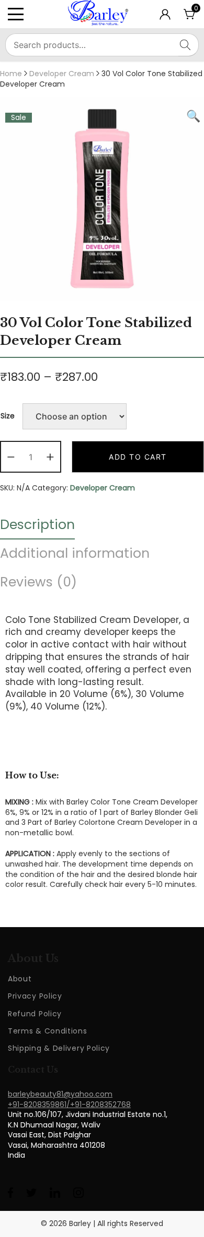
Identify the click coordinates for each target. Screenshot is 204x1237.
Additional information (75, 553)
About (20, 979)
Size (8, 416)
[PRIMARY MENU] (22, 14)
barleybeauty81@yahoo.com (60, 1094)
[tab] (37, 524)
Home (11, 73)
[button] (11, 457)
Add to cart (138, 456)
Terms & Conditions (47, 1031)
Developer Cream (61, 73)
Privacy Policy (35, 996)
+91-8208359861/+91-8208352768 (69, 1104)
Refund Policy (35, 1013)
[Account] (165, 17)
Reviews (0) (38, 582)
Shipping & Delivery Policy (59, 1048)
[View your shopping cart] (190, 18)
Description (37, 524)
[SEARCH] (188, 44)
